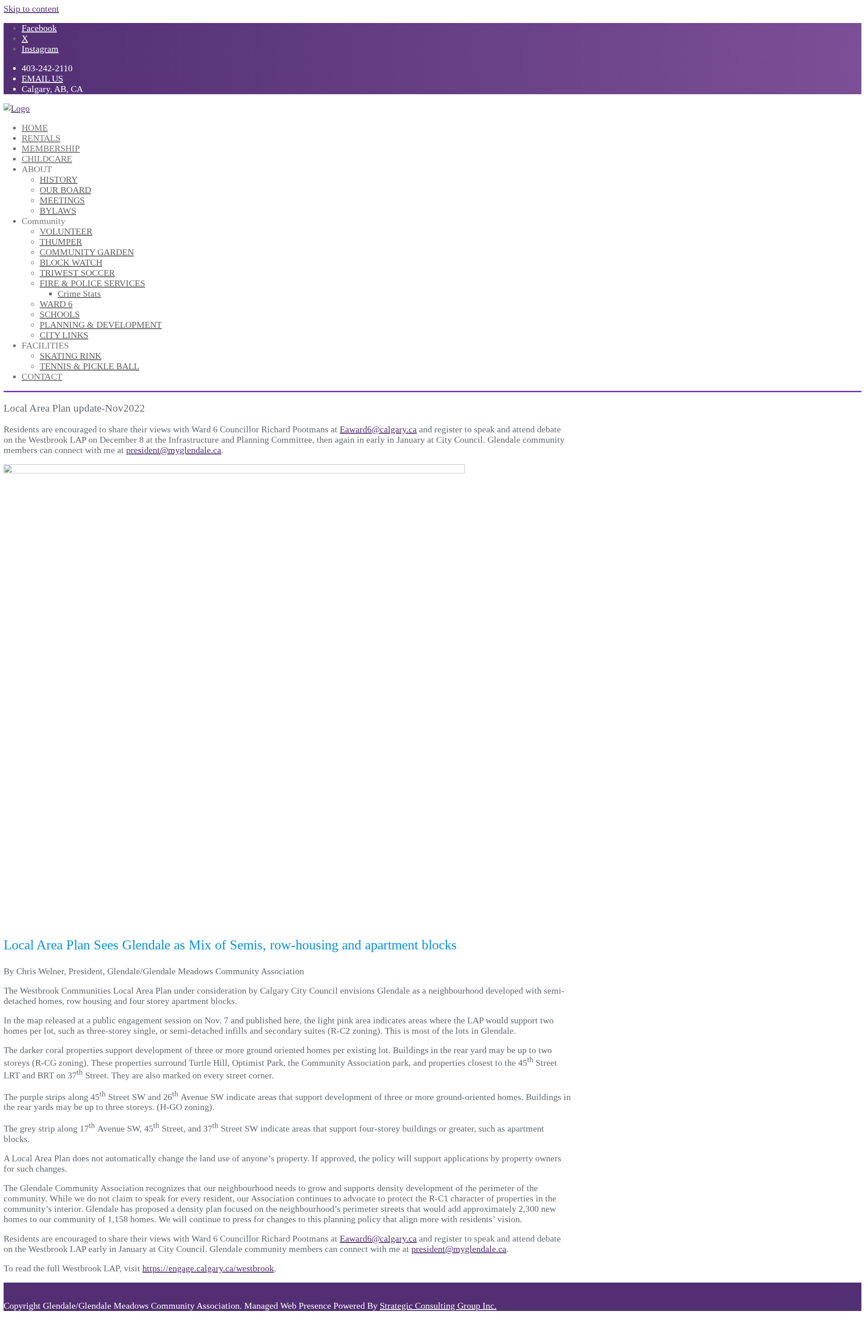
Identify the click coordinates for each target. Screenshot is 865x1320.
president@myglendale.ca (173, 450)
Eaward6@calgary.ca (378, 429)
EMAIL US (42, 78)
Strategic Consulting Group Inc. (438, 1306)
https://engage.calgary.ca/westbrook (208, 1268)
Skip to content (31, 9)
